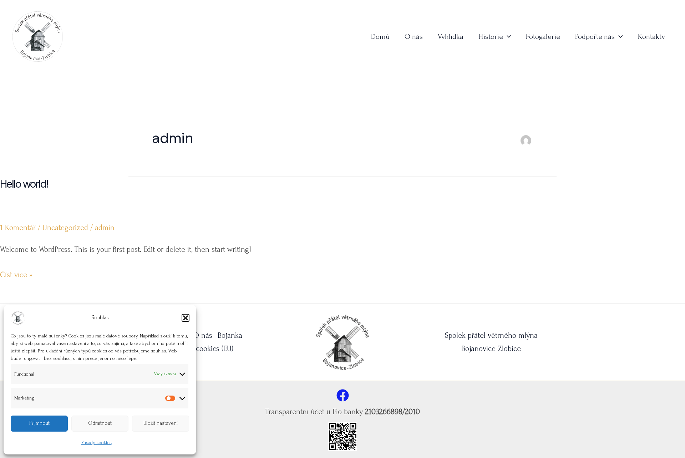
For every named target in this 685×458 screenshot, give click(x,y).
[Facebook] (342, 395)
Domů (380, 36)
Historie (490, 36)
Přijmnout (39, 423)
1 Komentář (18, 227)
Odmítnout (100, 423)
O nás (414, 36)
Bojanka (230, 335)
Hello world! (24, 184)
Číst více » (16, 275)
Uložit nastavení (160, 423)
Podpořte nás (595, 36)
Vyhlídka (450, 36)
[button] (185, 317)
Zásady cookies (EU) (202, 348)
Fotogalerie (543, 36)
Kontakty (651, 36)
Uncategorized (65, 227)
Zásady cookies (96, 442)
